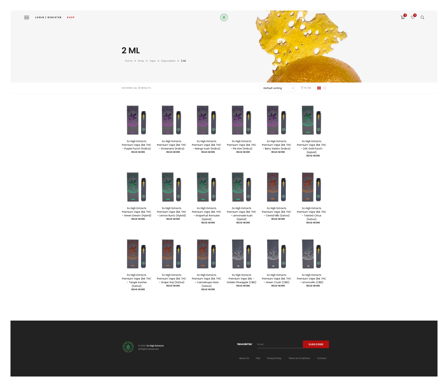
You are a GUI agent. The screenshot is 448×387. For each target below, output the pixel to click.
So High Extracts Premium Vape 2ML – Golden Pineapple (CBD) (241, 278)
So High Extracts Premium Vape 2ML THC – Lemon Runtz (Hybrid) (171, 211)
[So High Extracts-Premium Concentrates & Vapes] (224, 17)
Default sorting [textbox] (273, 88)
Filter (307, 88)
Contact (321, 358)
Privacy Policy (274, 358)
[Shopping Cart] (403, 17)
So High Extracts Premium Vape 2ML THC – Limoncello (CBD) (311, 278)
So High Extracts (155, 345)
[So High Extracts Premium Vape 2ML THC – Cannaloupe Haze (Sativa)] (206, 254)
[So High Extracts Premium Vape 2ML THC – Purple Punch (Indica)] (136, 120)
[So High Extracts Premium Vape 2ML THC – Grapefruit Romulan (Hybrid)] (206, 187)
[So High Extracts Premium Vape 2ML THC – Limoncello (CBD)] (311, 254)
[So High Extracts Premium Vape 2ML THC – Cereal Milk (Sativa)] (276, 187)
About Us (244, 358)
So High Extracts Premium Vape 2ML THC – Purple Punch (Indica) (136, 144)
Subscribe (316, 344)
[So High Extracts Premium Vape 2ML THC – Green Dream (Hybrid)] (136, 187)
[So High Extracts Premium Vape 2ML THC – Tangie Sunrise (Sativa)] (136, 254)
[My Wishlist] (412, 17)
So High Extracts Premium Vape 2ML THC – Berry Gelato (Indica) (276, 144)
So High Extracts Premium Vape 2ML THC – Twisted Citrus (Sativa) (311, 213)
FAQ (258, 358)
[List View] (324, 88)
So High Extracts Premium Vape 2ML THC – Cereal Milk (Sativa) (276, 211)
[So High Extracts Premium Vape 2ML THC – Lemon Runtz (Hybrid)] (171, 187)
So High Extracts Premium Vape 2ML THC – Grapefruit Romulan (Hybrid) (206, 213)
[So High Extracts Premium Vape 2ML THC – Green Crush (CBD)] (276, 254)
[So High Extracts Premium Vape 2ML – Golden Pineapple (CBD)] (241, 254)
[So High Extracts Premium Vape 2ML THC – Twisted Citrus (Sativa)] (311, 187)
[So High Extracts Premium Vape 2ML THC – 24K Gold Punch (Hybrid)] (311, 120)
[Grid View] (319, 88)
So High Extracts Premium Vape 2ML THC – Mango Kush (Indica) (206, 144)
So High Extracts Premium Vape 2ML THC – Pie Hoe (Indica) (241, 144)
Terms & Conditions (299, 358)
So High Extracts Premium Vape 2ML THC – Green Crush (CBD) (276, 278)
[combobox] (277, 88)
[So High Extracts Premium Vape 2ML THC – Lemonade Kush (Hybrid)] (241, 187)
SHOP (71, 17)
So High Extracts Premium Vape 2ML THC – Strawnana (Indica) (171, 144)
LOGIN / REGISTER (48, 17)
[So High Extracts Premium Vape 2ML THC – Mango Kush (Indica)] (206, 120)
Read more (138, 152)
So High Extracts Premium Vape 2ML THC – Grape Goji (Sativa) (171, 278)
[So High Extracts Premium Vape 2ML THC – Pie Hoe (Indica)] (241, 120)
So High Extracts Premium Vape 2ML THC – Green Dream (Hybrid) (136, 211)
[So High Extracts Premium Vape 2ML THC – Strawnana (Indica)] (171, 120)
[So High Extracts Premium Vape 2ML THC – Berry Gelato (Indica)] (276, 120)
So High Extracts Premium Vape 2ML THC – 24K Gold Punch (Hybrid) (311, 146)
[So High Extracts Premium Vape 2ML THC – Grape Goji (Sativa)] (171, 254)
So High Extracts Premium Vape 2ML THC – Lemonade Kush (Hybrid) (241, 213)
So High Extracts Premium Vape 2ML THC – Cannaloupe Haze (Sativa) (206, 280)
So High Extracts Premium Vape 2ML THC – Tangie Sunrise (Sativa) (136, 280)
